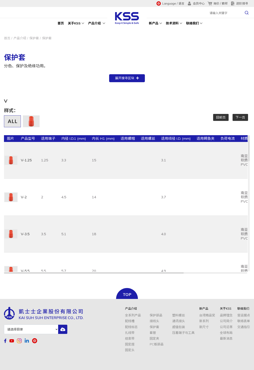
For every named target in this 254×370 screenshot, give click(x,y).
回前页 (221, 117)
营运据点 (243, 315)
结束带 (130, 338)
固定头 (130, 350)
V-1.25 (26, 160)
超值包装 (178, 327)
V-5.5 (25, 271)
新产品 (153, 23)
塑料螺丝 (178, 315)
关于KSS (74, 23)
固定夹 (154, 338)
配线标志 (131, 327)
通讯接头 (178, 321)
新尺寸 (204, 327)
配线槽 (130, 321)
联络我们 (192, 23)
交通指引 (243, 327)
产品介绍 (95, 23)
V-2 (24, 197)
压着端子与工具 (183, 333)
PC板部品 (157, 344)
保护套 (34, 38)
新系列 (204, 321)
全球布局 (226, 333)
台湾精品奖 (207, 315)
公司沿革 (226, 327)
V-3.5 (25, 234)
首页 (61, 23)
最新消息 (226, 338)
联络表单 (243, 321)
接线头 (154, 321)
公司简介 (226, 321)
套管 (153, 333)
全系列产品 (133, 315)
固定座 (130, 344)
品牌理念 (226, 315)
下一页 (240, 117)
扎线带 (130, 333)
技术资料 (172, 23)
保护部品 (156, 315)
